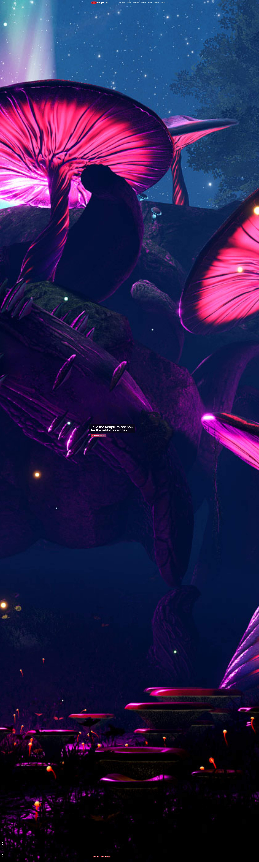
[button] (91, 856)
